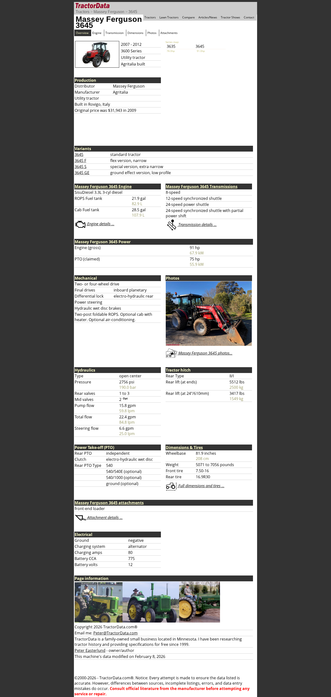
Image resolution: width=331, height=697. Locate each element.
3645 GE (82, 172)
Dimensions (135, 33)
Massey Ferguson (109, 12)
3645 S (81, 166)
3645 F (80, 160)
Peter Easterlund (90, 650)
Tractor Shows (230, 17)
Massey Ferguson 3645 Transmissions (201, 186)
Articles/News (207, 17)
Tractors (82, 12)
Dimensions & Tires (184, 447)
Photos (152, 33)
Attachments (169, 33)
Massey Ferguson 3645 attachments (109, 502)
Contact (249, 17)
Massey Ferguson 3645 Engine (103, 186)
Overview (82, 33)
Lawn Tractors (169, 17)
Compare (188, 17)
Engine (97, 33)
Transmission (114, 33)
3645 (132, 12)
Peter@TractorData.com (115, 633)
